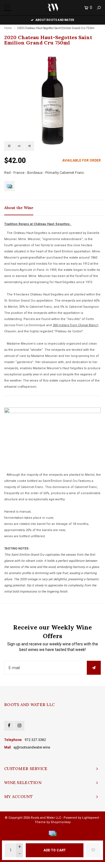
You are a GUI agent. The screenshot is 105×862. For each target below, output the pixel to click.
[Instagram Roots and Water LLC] (19, 726)
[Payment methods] (9, 186)
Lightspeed (90, 818)
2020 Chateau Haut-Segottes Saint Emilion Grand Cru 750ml (55, 28)
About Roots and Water (55, 20)
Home (8, 28)
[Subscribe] (94, 668)
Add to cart (54, 850)
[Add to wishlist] (93, 850)
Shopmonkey (61, 822)
